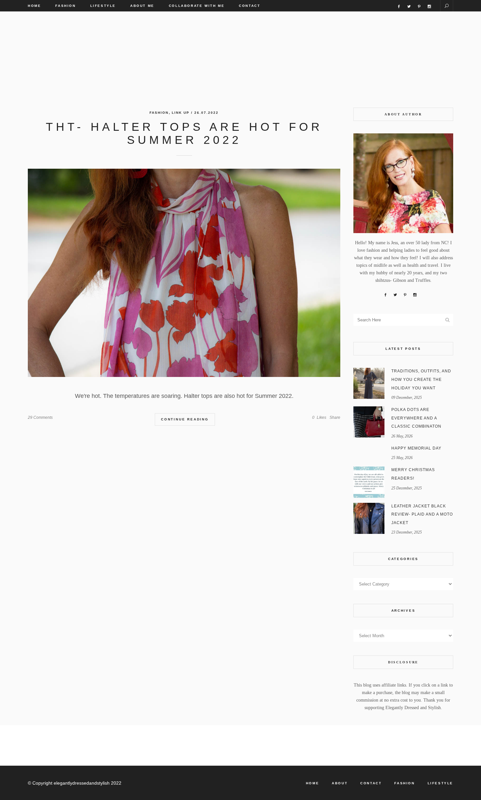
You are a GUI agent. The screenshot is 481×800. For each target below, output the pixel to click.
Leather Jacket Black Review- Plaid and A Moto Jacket (422, 514)
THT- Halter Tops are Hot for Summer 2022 (184, 133)
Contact (371, 783)
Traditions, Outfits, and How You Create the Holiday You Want (421, 379)
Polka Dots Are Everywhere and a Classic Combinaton (416, 418)
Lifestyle (440, 783)
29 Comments (40, 417)
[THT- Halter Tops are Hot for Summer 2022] (184, 273)
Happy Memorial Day (416, 448)
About (339, 783)
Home (312, 783)
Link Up (180, 112)
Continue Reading (185, 419)
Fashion (159, 112)
